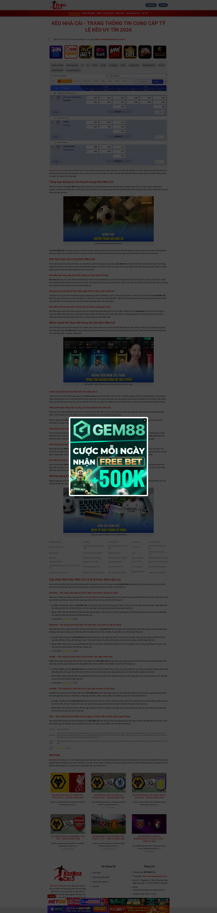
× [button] (145, 420)
